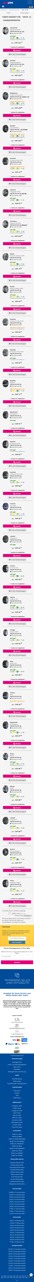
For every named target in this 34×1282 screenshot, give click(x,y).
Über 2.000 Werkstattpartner (17, 1028)
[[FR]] (32, 7)
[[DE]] (30, 7)
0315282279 (21, 982)
